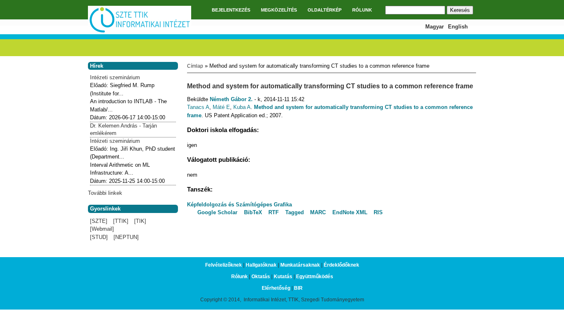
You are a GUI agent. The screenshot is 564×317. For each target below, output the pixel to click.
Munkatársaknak (300, 265)
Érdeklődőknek (341, 265)
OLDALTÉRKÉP (324, 9)
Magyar (434, 27)
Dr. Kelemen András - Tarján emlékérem (123, 129)
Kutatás (283, 276)
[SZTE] (98, 221)
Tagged (294, 212)
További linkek (105, 193)
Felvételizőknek (223, 265)
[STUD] (99, 237)
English (458, 27)
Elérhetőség (276, 288)
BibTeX (253, 212)
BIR (298, 288)
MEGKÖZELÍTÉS (279, 9)
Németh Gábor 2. (231, 99)
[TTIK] (120, 221)
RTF (273, 212)
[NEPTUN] (126, 237)
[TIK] (140, 221)
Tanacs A (198, 107)
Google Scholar (217, 212)
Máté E (221, 107)
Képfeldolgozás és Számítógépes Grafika (239, 204)
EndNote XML (349, 212)
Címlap (195, 66)
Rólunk (239, 276)
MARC (318, 212)
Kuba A (242, 107)
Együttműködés (314, 276)
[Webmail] (102, 229)
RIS (378, 212)
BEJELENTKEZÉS (231, 9)
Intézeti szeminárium (115, 77)
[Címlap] (139, 31)
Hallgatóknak (261, 265)
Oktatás (260, 276)
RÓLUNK (362, 9)
